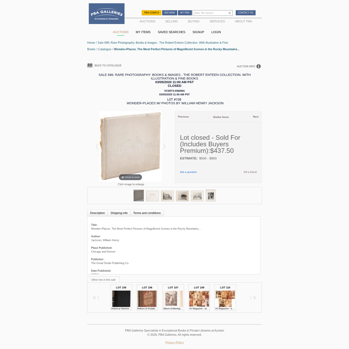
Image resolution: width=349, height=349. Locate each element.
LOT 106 (147, 298)
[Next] (164, 146)
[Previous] (96, 146)
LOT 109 (199, 298)
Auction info (246, 66)
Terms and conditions (147, 213)
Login (216, 32)
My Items (143, 32)
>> (254, 297)
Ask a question (188, 171)
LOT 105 (121, 298)
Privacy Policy (174, 342)
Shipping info (119, 213)
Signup (198, 32)
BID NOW (170, 12)
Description (97, 213)
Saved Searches (171, 32)
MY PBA (185, 12)
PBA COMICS (151, 12)
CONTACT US (245, 12)
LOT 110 (225, 298)
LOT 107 (173, 298)
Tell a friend (250, 171)
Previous (183, 116)
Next (256, 116)
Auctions (121, 32)
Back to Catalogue (108, 65)
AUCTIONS (147, 21)
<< (94, 297)
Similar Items (221, 117)
